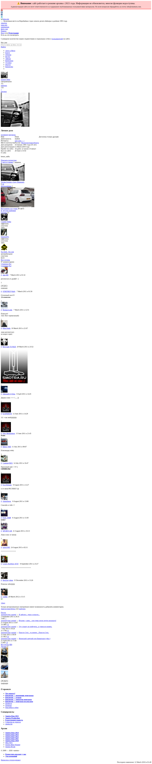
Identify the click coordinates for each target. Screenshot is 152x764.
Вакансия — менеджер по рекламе (19, 701)
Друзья (3, 647)
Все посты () (6, 645)
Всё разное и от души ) (9, 209)
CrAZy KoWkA (8, 564)
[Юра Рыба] (4, 326)
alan (4, 275)
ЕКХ (11, 463)
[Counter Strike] (4, 220)
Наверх (3, 31)
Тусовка (8, 63)
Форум (8, 65)
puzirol (3, 80)
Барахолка (9, 67)
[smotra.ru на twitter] (2, 17)
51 (8, 625)
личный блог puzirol (8, 615)
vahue (11, 580)
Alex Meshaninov (9, 433)
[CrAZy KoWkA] (4, 562)
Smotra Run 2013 (12, 735)
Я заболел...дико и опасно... (29, 615)
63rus (13, 394)
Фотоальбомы (6, 186)
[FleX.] (4, 516)
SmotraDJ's (5, 237)
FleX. (5, 518)
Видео (7, 57)
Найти (3, 47)
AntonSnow (7, 501)
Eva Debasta (7, 485)
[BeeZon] (4, 578)
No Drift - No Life (7, 252)
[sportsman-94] (4, 677)
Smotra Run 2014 (12, 733)
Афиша (8, 59)
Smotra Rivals (10, 747)
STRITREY (7, 291)
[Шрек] (4, 445)
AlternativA (7, 394)
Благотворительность (14, 720)
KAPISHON (7, 414)
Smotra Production (12, 718)
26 (3, 184)
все (4, 603)
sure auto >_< (19, 141)
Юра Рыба (6, 328)
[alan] (4, 273)
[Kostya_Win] (4, 662)
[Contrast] (4, 461)
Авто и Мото (10, 51)
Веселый (6, 347)
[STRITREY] (4, 289)
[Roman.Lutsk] (4, 308)
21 (7, 643)
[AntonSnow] (4, 499)
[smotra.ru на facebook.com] (2, 15)
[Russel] (4, 654)
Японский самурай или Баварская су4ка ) (34, 639)
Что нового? (10, 693)
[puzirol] (4, 78)
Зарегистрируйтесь (8, 609)
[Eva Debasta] (6, 483)
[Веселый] (4, 345)
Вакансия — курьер (13, 697)
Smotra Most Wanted (12, 745)
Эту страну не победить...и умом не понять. (35, 627)
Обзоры (8, 55)
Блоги (7, 53)
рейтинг (4, 86)
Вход (3, 33)
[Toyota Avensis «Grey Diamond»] (12, 180)
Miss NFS (8, 743)
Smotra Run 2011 (12, 739)
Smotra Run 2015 (12, 716)
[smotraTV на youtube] (2, 10)
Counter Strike (6, 222)
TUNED (13, 347)
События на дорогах (13, 722)
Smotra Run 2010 (12, 741)
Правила (8, 703)
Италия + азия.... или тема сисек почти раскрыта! (37, 621)
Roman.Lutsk (7, 310)
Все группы (5, 260)
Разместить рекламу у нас (15, 754)
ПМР (9, 518)
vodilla (5, 597)
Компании (9, 61)
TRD (9, 447)
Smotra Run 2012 (12, 737)
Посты (3, 613)
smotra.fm (8, 724)
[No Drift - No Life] (4, 250)
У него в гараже (7, 162)
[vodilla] (4, 595)
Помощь (8, 705)
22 (8, 637)
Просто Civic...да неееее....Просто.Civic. (34, 633)
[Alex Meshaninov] (6, 431)
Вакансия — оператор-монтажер (18, 699)
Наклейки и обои (11, 707)
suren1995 (6, 547)
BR (7, 275)
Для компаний (11, 756)
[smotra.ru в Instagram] (5, 19)
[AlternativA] (4, 392)
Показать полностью (9, 160)
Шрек (5, 447)
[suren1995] (4, 545)
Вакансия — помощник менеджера (19, 695)
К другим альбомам (8, 211)
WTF (17, 564)
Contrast (6, 463)
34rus (8, 80)
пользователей (57, 39)
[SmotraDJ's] (4, 235)
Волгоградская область (30, 143)
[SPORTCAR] (4, 529)
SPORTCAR (7, 531)
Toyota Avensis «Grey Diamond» (12, 182)
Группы (4, 213)
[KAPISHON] (6, 412)
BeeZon (5, 580)
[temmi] (4, 669)
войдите (22, 609)
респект (4, 92)
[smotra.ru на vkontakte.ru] (2, 13)
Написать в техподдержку (11, 760)
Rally (13, 291)
